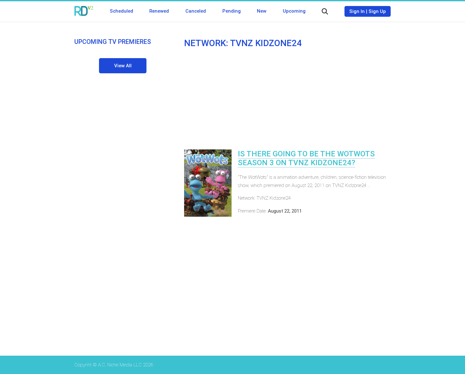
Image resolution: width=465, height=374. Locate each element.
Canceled (195, 11)
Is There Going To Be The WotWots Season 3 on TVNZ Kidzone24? (306, 158)
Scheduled (121, 11)
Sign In (357, 11)
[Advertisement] (287, 99)
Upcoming (294, 11)
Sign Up (377, 11)
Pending (231, 11)
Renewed (159, 11)
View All (123, 66)
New (261, 11)
